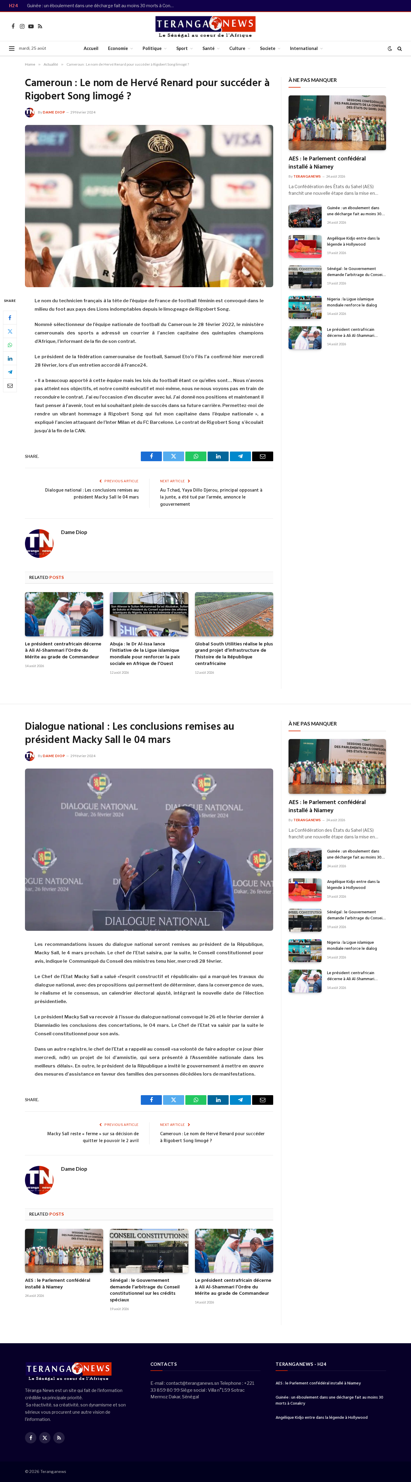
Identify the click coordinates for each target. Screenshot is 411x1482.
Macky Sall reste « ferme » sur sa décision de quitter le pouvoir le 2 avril (93, 1137)
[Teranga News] (206, 26)
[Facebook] (10, 318)
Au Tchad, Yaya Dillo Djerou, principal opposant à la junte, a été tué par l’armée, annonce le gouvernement (211, 497)
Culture (237, 48)
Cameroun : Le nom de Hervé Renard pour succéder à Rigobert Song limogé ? (212, 1137)
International (304, 48)
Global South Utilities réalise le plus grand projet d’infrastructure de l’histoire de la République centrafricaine (234, 654)
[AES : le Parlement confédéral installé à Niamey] (337, 122)
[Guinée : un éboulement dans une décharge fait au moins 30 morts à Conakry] (305, 216)
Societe (267, 48)
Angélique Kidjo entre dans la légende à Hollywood (353, 242)
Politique (152, 48)
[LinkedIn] (10, 358)
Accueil (91, 48)
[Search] (399, 48)
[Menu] (11, 48)
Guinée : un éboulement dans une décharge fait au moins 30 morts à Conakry (102, 5)
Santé (208, 48)
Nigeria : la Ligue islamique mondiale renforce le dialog (352, 303)
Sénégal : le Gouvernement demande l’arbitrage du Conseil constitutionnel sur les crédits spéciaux (355, 272)
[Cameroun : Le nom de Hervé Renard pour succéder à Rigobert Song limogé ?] (149, 206)
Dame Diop (54, 112)
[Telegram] (10, 372)
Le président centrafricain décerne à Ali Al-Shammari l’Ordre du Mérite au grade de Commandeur (63, 651)
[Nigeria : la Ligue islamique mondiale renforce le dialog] (305, 307)
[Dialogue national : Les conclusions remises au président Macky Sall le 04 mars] (149, 850)
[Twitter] (10, 331)
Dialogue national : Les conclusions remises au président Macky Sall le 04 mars (92, 494)
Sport (182, 48)
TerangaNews (307, 176)
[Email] (10, 386)
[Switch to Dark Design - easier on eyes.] (390, 48)
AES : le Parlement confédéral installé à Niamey (327, 163)
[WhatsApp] (10, 345)
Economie (118, 48)
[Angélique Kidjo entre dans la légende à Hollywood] (305, 246)
